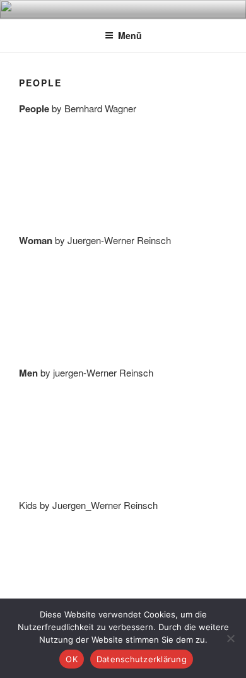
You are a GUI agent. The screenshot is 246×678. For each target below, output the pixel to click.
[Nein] (230, 638)
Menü (130, 35)
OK (72, 659)
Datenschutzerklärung (142, 659)
